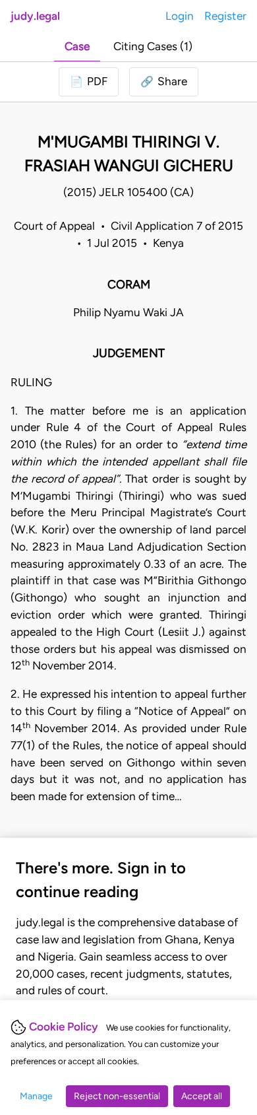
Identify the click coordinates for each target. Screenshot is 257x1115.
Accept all (201, 1096)
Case (77, 46)
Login (179, 15)
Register (225, 15)
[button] (163, 81)
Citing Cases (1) (152, 46)
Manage (36, 1096)
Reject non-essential (117, 1096)
